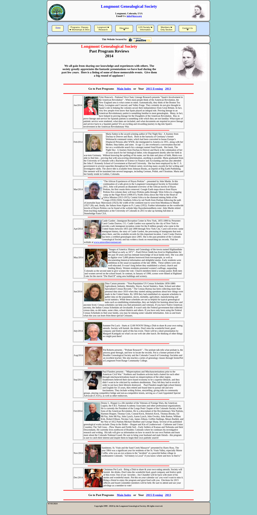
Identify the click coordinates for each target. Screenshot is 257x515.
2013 (168, 88)
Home (58, 27)
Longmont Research (102, 28)
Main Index (124, 88)
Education (124, 28)
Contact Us (187, 28)
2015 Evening (154, 88)
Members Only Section (166, 28)
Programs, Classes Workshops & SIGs (80, 28)
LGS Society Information (144, 28)
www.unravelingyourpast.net (107, 242)
